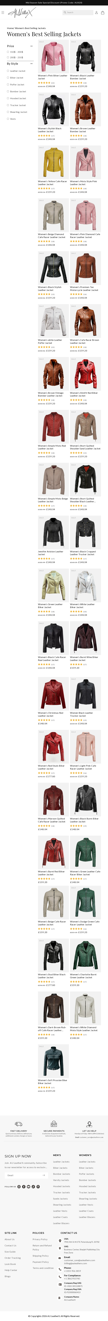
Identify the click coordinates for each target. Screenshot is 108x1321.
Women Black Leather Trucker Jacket (81, 714)
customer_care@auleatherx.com (91, 1137)
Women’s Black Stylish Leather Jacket (49, 288)
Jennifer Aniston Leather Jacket (50, 553)
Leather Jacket (17, 70)
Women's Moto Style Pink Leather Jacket (83, 183)
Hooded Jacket (18, 98)
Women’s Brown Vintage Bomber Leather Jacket (51, 394)
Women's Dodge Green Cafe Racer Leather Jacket (84, 923)
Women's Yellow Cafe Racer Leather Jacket (52, 183)
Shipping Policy (41, 1255)
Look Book (10, 1264)
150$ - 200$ (16, 51)
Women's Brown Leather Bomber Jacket (82, 130)
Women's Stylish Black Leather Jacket (50, 130)
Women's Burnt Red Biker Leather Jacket (51, 873)
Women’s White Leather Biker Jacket (82, 605)
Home (10, 28)
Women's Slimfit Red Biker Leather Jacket (84, 394)
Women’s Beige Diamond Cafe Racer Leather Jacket (51, 235)
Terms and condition (43, 1268)
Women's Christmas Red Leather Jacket (50, 714)
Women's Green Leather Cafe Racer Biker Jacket (85, 873)
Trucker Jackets (61, 1192)
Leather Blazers (61, 1223)
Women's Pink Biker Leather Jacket (53, 77)
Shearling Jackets (62, 1204)
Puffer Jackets (86, 1173)
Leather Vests (60, 1210)
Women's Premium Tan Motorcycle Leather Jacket (84, 288)
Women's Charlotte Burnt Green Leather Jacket (83, 976)
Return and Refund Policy (42, 1247)
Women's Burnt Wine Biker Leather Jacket (84, 658)
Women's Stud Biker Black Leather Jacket (52, 976)
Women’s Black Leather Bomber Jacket (82, 77)
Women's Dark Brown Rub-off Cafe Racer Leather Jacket (52, 1029)
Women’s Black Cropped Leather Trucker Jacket (83, 553)
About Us (10, 1239)
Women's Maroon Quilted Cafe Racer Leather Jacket (51, 820)
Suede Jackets (60, 1198)
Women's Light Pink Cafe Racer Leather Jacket (83, 767)
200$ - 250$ (16, 57)
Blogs (8, 1276)
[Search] (65, 12)
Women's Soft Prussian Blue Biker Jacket (52, 1081)
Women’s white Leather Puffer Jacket (50, 341)
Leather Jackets (61, 1161)
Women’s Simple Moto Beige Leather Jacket (53, 500)
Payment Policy (41, 1262)
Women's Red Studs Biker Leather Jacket (51, 767)
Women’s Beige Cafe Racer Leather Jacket (52, 923)
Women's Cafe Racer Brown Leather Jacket (84, 341)
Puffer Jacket (17, 84)
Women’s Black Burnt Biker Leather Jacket (84, 820)
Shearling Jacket (18, 112)
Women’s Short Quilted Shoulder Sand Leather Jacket (85, 447)
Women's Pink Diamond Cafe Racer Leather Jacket (85, 235)
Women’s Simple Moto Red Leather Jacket (52, 447)
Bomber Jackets (61, 1173)
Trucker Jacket (18, 105)
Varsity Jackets (61, 1180)
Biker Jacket (16, 77)
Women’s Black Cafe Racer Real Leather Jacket (52, 658)
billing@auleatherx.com (75, 1263)
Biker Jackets (60, 1167)
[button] (103, 13)
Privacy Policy (40, 1239)
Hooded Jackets (61, 1186)
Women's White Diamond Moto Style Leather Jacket (84, 1029)
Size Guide (10, 1251)
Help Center (11, 1270)
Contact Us (10, 1245)
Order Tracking (13, 1257)
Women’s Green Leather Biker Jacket (50, 605)
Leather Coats (60, 1217)
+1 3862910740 (72, 1277)
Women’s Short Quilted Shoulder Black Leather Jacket (82, 500)
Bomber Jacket (18, 91)
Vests (13, 118)
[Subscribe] (45, 1175)
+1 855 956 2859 (72, 1269)
